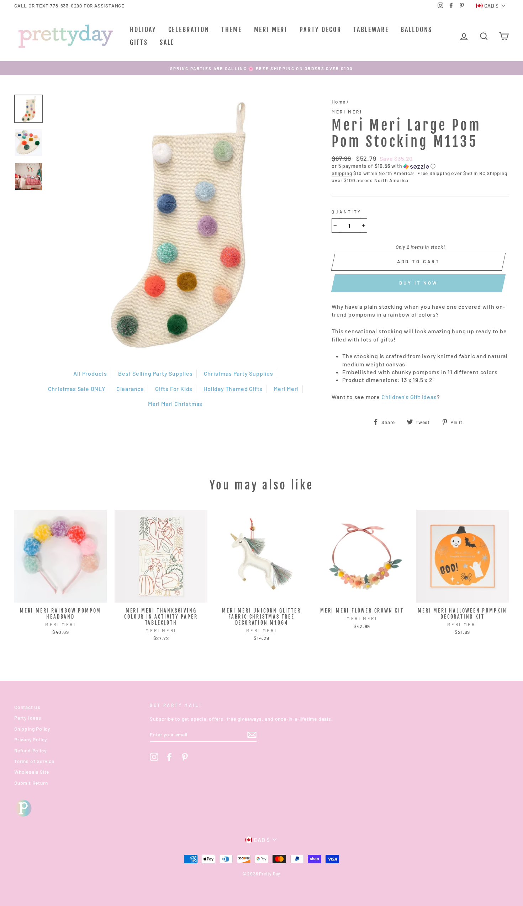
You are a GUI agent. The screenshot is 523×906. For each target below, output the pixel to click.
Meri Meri (270, 29)
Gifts (139, 42)
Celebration (189, 29)
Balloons (416, 29)
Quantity (346, 211)
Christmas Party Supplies (238, 373)
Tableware (371, 29)
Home (338, 102)
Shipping (342, 173)
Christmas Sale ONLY (76, 388)
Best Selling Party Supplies (155, 373)
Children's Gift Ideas (409, 396)
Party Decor (321, 29)
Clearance (130, 388)
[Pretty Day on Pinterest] (184, 757)
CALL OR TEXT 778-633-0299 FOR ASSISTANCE (69, 5)
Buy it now (418, 283)
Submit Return (31, 783)
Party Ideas (27, 718)
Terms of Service (34, 761)
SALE (167, 42)
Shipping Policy (32, 729)
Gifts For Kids (173, 388)
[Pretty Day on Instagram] (154, 757)
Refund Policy (30, 750)
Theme (231, 29)
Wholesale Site (31, 772)
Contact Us (27, 707)
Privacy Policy (30, 739)
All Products (90, 373)
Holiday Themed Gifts (233, 388)
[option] (261, 68)
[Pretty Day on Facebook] (169, 757)
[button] (420, 166)
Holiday (143, 29)
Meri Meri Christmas (175, 403)
